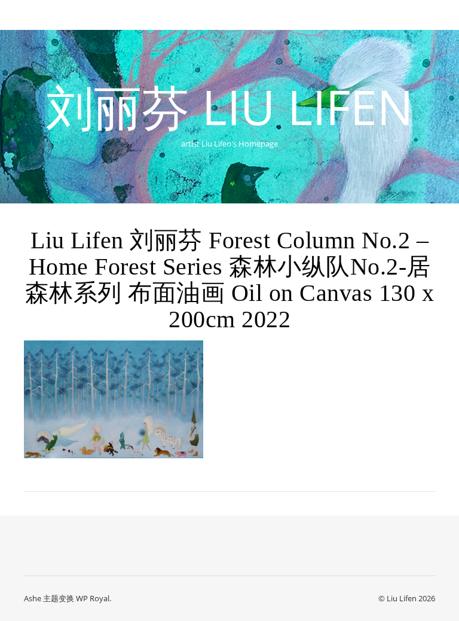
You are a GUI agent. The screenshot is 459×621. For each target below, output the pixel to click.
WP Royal (92, 598)
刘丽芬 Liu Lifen (229, 106)
